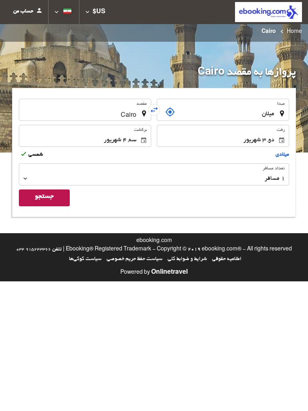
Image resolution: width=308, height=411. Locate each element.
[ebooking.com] (268, 12)
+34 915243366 (33, 249)
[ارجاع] (170, 112)
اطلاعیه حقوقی (226, 259)
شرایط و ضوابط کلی (187, 259)
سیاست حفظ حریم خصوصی (134, 259)
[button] (95, 12)
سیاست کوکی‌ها (85, 259)
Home (294, 32)
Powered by (154, 273)
